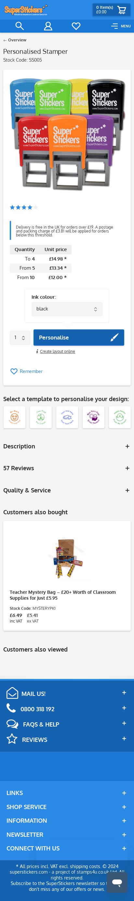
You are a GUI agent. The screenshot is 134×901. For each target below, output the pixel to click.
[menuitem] (121, 26)
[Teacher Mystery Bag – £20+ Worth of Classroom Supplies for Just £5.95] (67, 556)
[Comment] (24, 208)
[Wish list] (76, 26)
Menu (126, 26)
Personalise (54, 337)
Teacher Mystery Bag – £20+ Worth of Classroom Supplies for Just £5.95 (63, 595)
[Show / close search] (20, 26)
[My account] (48, 26)
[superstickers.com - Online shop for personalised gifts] (26, 9)
